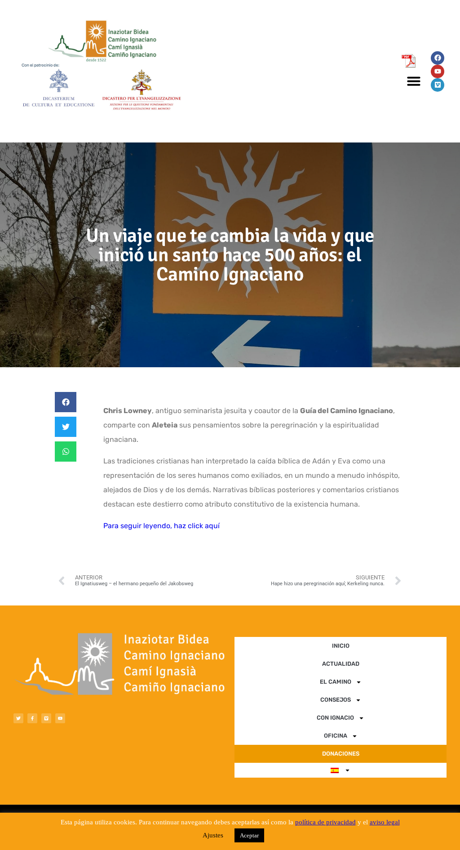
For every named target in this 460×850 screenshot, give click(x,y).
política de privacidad (325, 822)
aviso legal (385, 822)
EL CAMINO (335, 681)
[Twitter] (18, 718)
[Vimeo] (437, 85)
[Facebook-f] (32, 718)
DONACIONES (340, 753)
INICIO (340, 645)
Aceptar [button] (249, 835)
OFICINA (335, 735)
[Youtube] (437, 71)
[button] (414, 81)
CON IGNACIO (335, 717)
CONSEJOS (335, 699)
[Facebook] (437, 58)
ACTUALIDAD (340, 663)
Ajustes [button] (213, 835)
